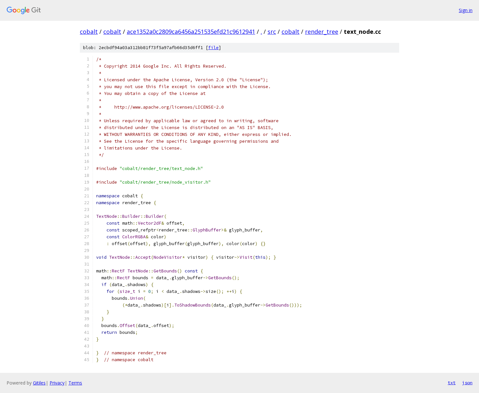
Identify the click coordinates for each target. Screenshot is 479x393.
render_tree (321, 31)
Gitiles (39, 383)
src (272, 31)
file (213, 47)
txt (452, 383)
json (467, 383)
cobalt (89, 31)
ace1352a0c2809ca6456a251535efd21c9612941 (191, 31)
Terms (75, 383)
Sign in (465, 10)
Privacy (57, 383)
